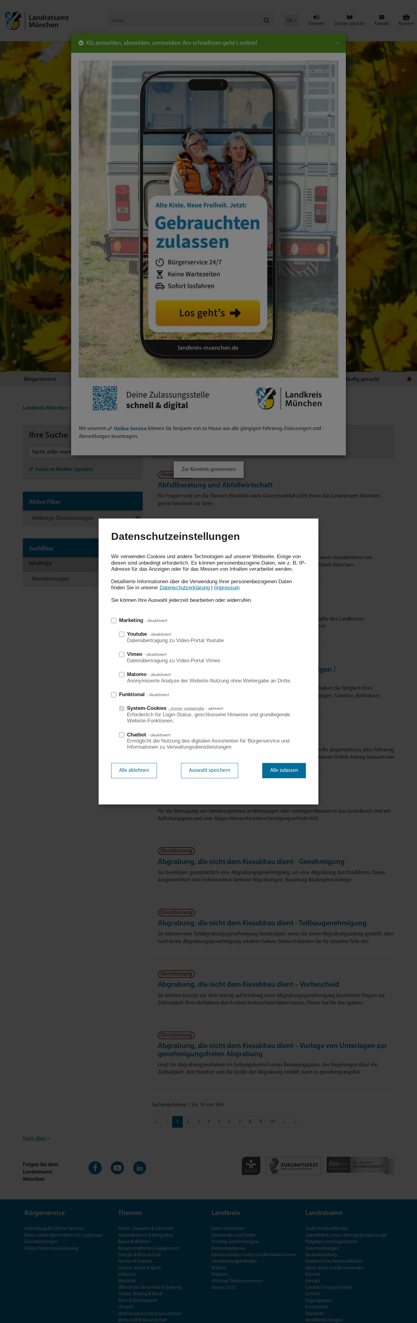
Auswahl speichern (209, 770)
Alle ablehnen (134, 770)
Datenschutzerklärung (185, 588)
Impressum (227, 588)
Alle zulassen (284, 770)
